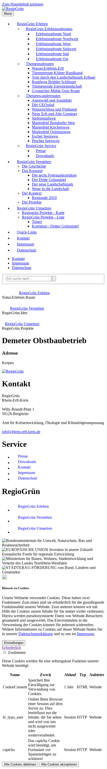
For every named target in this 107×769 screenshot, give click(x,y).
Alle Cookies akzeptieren (59, 764)
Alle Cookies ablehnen (20, 764)
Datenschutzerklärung (35, 634)
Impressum (85, 634)
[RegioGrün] (13, 8)
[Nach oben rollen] (4, 578)
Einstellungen (13, 643)
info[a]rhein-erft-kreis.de (21, 432)
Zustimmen (17, 652)
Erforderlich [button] (11, 647)
